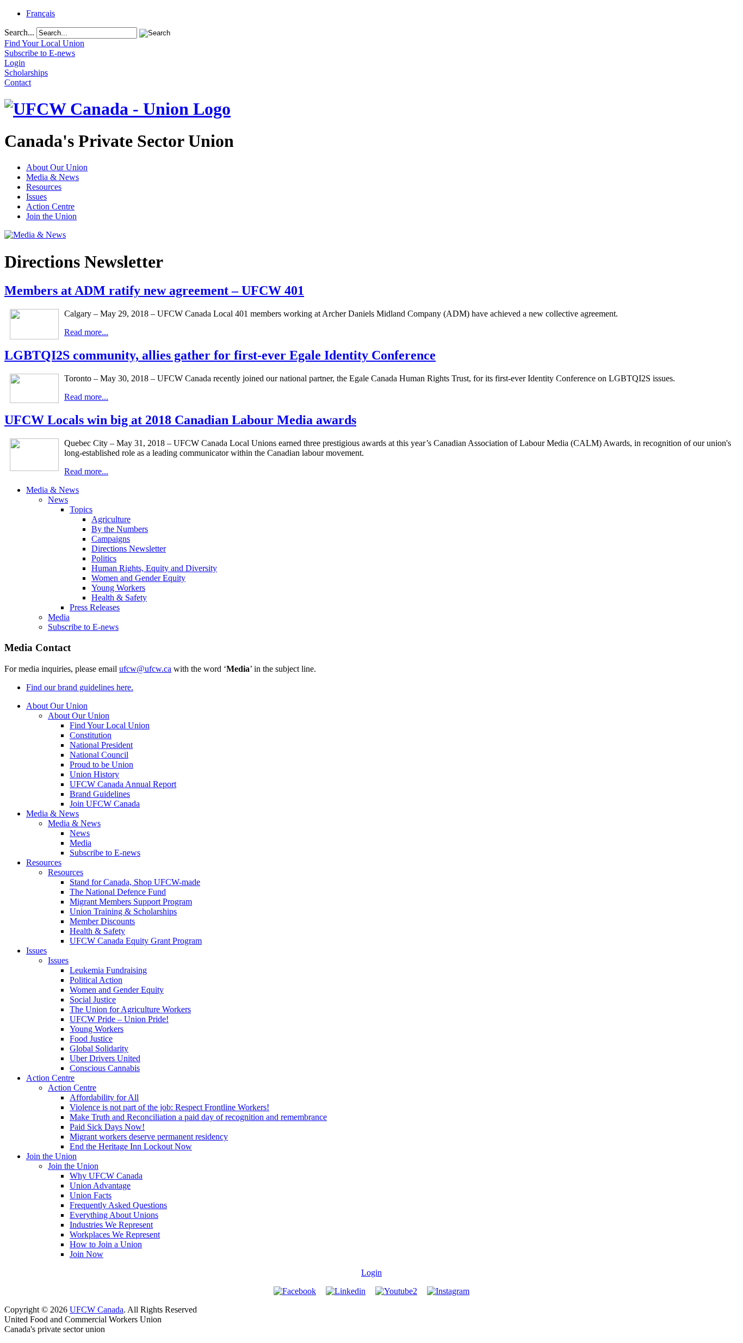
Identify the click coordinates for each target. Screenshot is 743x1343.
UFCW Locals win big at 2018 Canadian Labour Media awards (180, 420)
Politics (103, 558)
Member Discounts (102, 921)
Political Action (96, 980)
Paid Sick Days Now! (107, 1126)
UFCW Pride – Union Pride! (119, 1019)
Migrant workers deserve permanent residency (149, 1136)
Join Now (86, 1254)
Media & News (52, 177)
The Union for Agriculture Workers (130, 1009)
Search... (19, 32)
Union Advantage (100, 1185)
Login (371, 1272)
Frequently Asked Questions (118, 1205)
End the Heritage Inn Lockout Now (131, 1146)
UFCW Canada (96, 1309)
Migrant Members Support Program (131, 901)
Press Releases (95, 607)
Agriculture (111, 519)
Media (59, 617)
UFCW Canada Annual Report (123, 784)
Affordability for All (104, 1097)
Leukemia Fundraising (108, 970)
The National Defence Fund (118, 891)
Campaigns (110, 538)
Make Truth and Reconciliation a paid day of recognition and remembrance (198, 1117)
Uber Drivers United (105, 1058)
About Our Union (57, 167)
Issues (36, 196)
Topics (81, 509)
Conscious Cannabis (105, 1068)
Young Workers (118, 587)
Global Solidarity (99, 1048)
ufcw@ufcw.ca (145, 668)
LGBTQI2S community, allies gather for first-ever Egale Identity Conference (220, 355)
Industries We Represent (111, 1224)
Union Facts (91, 1195)
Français (40, 13)
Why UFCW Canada (106, 1175)
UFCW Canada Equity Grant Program (136, 940)
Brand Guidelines (100, 794)
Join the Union (51, 216)
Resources (43, 186)
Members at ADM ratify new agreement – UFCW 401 (154, 290)
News (58, 499)
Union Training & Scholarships (123, 911)
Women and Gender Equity (138, 578)
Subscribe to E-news (83, 627)
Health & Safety (119, 597)
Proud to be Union (101, 764)
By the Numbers (119, 529)
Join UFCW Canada (105, 803)
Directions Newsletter (128, 548)
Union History (94, 774)
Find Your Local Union (110, 725)
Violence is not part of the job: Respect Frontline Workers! (169, 1107)
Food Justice (91, 1038)
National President (101, 745)
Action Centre (50, 206)
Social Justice (93, 999)
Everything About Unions (114, 1215)
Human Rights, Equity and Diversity (154, 568)
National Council (99, 754)
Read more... (86, 332)
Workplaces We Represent (115, 1234)
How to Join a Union (106, 1244)
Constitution (91, 735)
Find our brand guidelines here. (79, 687)
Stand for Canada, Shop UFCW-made (135, 882)
